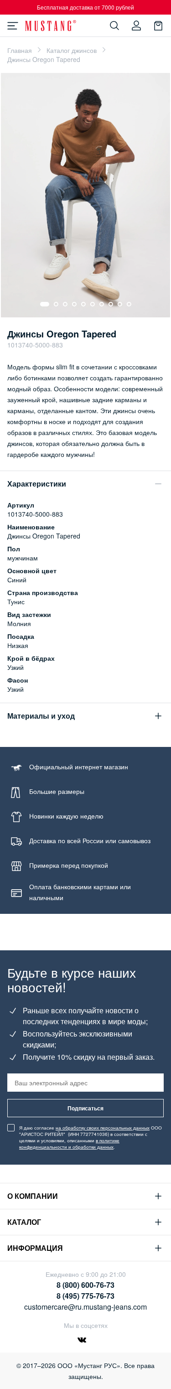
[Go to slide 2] (56, 304)
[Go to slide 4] (74, 304)
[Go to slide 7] (101, 304)
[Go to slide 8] (111, 304)
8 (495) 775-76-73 (85, 1296)
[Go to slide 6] (92, 304)
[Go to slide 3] (65, 304)
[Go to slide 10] (129, 304)
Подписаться (85, 1108)
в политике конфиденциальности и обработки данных (69, 1143)
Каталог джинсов (72, 50)
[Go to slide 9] (120, 304)
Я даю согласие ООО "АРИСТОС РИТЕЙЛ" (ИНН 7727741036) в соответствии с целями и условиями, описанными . (90, 1137)
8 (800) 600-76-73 (85, 1285)
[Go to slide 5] (83, 304)
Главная (19, 50)
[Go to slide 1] (44, 304)
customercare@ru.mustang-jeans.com (85, 1306)
